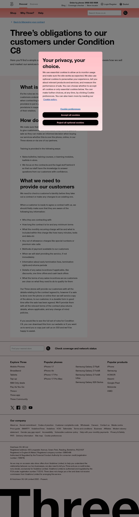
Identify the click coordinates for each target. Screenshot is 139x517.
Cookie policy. (50, 99)
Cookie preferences (70, 109)
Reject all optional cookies (70, 122)
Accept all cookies (70, 115)
